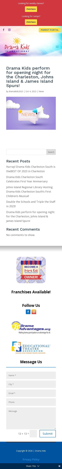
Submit (48, 434)
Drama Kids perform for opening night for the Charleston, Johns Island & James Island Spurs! (30, 216)
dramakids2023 (16, 91)
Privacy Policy (31, 459)
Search (51, 152)
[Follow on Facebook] (3, 29)
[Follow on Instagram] (9, 29)
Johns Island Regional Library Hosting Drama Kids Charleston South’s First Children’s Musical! (29, 191)
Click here (31, 9)
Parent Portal (50, 30)
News (41, 91)
